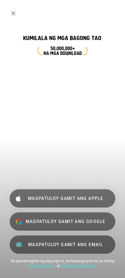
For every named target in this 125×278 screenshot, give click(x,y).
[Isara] (13, 13)
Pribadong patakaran (78, 266)
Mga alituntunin (43, 266)
